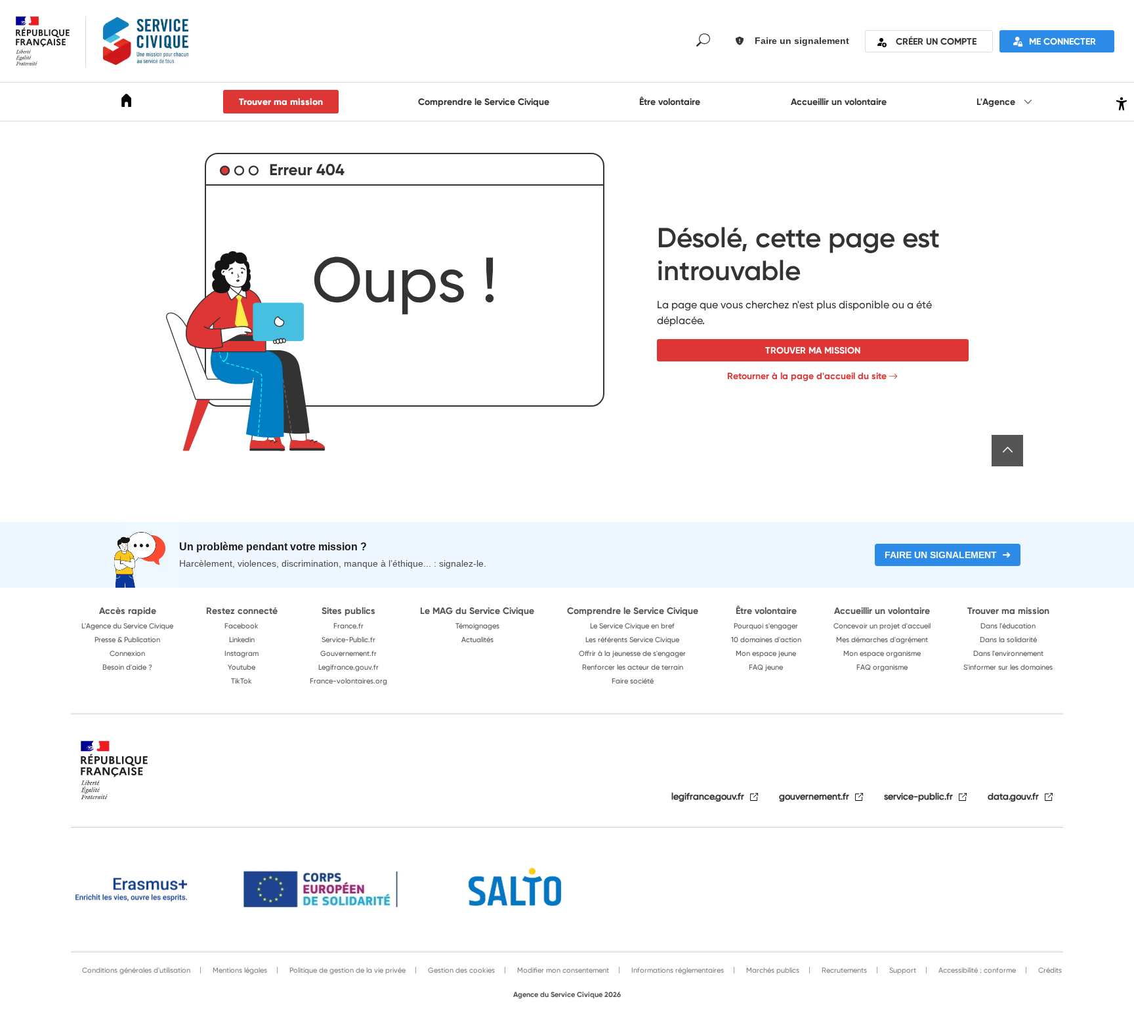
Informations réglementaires (676, 970)
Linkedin (242, 639)
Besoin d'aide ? (127, 667)
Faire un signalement (941, 555)
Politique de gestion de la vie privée (346, 970)
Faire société (633, 680)
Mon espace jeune (766, 653)
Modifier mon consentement (562, 970)
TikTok (241, 680)
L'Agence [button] (997, 102)
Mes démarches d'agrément (882, 639)
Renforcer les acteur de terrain (632, 667)
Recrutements (843, 970)
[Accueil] (126, 102)
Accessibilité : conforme (976, 970)
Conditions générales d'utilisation (136, 970)
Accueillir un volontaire (839, 102)
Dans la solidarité (1008, 639)
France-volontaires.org (348, 680)
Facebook (241, 625)
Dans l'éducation (1008, 625)
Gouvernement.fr (348, 653)
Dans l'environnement (1008, 653)
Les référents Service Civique (632, 639)
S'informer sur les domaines (1008, 667)
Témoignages (477, 625)
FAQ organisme (882, 667)
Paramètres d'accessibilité (1120, 102)
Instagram (241, 653)
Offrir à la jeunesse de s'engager (632, 653)
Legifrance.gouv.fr (348, 667)
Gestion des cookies (460, 970)
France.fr (348, 625)
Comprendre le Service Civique (483, 102)
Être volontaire (669, 102)
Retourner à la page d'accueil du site (807, 376)
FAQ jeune (766, 667)
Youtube (241, 667)
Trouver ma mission (281, 102)
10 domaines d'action (766, 639)
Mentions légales (239, 970)
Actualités (477, 639)
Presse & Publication (127, 639)
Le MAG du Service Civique (477, 611)
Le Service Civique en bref (632, 625)
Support (901, 970)
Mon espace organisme (882, 653)
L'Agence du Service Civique (127, 625)
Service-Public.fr (348, 639)
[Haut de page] (1007, 450)
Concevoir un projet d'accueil (882, 625)
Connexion (127, 653)
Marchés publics (771, 970)
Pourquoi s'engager (766, 625)
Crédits (1049, 970)
